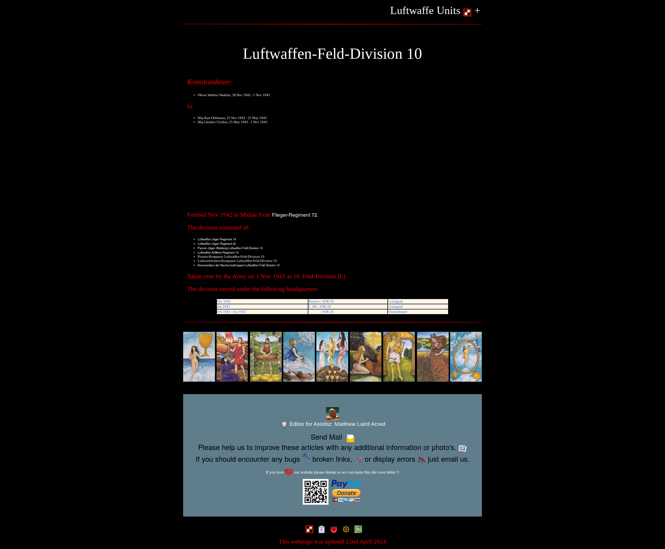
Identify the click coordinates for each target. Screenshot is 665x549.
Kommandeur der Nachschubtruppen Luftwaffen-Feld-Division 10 (239, 265)
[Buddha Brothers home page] (344, 530)
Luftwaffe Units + (435, 10)
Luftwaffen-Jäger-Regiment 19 (217, 239)
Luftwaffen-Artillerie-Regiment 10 (218, 252)
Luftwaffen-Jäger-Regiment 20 (217, 243)
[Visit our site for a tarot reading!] (332, 357)
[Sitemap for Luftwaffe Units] (320, 530)
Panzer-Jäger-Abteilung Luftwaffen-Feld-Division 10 (230, 248)
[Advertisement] (332, 169)
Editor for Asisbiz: (336, 424)
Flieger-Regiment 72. (295, 214)
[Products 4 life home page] (357, 530)
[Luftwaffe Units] (308, 530)
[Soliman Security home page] (332, 530)
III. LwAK (314, 312)
